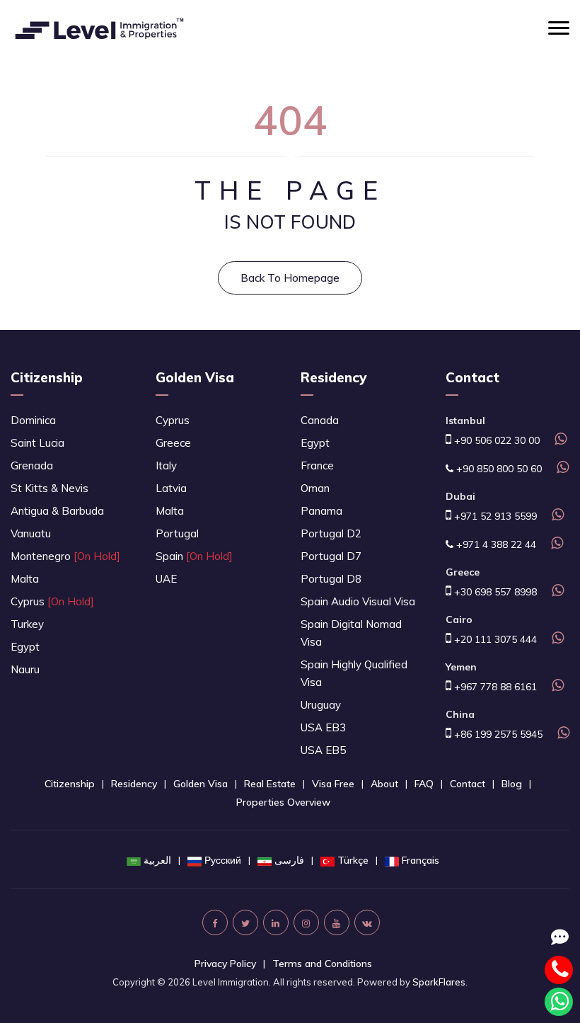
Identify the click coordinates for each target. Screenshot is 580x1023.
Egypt (25, 646)
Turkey (27, 624)
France (317, 465)
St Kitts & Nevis (49, 488)
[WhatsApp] (559, 440)
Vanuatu (31, 533)
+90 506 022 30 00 (495, 440)
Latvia (171, 488)
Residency (333, 377)
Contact (467, 783)
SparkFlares (438, 982)
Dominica (33, 420)
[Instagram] (306, 922)
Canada (320, 420)
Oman (315, 488)
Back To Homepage (290, 278)
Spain (194, 556)
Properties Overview (283, 802)
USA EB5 (323, 750)
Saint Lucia (37, 443)
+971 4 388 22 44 (494, 544)
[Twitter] (245, 922)
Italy (166, 465)
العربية (157, 860)
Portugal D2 (331, 533)
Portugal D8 (331, 578)
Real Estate (270, 783)
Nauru (25, 669)
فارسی (289, 860)
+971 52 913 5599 (494, 516)
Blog (511, 783)
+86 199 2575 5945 (497, 734)
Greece (173, 443)
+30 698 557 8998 (494, 591)
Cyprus (52, 601)
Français (420, 860)
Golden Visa (195, 377)
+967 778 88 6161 (494, 686)
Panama (321, 511)
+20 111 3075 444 (494, 639)
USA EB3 (323, 727)
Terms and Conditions (322, 963)
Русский (222, 860)
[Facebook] (215, 922)
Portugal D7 (331, 556)
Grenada (32, 465)
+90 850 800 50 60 (497, 468)
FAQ (424, 783)
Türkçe (353, 860)
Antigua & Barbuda (57, 511)
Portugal (177, 533)
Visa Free (333, 783)
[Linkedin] (276, 922)
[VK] (367, 922)
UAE (166, 578)
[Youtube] (336, 922)
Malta (25, 578)
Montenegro (65, 556)
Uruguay (321, 704)
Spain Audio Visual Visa (358, 601)
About (384, 783)
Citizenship (47, 377)
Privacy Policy (225, 963)
